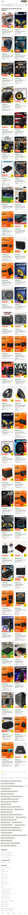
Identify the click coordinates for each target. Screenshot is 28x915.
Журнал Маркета (4, 906)
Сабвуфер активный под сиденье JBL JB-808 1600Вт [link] (7, 636)
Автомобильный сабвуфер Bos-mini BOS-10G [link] (20, 762)
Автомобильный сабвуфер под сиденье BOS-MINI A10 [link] (7, 207)
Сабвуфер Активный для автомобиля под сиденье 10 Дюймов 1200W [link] (20, 207)
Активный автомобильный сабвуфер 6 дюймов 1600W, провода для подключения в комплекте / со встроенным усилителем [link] (7, 510)
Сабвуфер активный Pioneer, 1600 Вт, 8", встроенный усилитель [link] (19, 662)
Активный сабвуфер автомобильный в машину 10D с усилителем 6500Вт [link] (20, 181)
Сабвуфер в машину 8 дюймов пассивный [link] (19, 686)
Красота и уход (4, 881)
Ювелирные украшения (6, 897)
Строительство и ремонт (6, 894)
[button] (26, 5)
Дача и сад (3, 885)
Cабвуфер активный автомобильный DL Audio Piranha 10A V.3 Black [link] (20, 356)
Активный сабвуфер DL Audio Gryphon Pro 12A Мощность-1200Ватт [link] (7, 610)
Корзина (19, 913)
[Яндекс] (10, 910)
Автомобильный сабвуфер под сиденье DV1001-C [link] (7, 662)
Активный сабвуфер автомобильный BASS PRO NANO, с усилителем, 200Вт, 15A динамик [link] (20, 156)
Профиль (25, 913)
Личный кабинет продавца (6, 852)
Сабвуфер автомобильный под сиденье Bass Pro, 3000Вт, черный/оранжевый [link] (7, 32)
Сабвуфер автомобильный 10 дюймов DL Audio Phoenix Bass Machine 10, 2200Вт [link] (20, 736)
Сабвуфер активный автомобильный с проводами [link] (6, 106)
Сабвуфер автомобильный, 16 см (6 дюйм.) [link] (20, 32)
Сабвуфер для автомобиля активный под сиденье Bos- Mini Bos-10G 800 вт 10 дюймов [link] (20, 381)
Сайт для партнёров (5, 857)
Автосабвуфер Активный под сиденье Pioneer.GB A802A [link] (20, 231)
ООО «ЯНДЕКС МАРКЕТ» (9, 908)
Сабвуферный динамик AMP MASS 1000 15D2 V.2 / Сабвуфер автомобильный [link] (7, 405)
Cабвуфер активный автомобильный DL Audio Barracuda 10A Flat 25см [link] (7, 282)
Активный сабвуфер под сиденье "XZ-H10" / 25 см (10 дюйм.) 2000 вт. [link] (20, 331)
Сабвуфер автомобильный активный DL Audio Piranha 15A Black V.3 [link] (20, 636)
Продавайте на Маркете (6, 853)
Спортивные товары (5, 890)
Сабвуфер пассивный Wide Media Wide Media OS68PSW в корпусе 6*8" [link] (7, 81)
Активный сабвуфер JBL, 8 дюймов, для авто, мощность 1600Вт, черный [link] (20, 81)
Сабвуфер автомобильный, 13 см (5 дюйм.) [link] (20, 106)
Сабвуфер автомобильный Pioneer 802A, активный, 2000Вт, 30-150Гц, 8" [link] (7, 132)
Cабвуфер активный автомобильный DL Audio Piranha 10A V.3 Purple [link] (7, 231)
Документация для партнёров (7, 855)
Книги (2, 887)
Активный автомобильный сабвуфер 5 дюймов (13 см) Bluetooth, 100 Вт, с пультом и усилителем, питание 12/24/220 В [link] (7, 535)
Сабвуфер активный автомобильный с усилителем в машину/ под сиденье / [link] (20, 712)
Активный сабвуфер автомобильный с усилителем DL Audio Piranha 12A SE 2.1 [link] (19, 485)
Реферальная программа (6, 862)
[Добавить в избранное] (12, 13)
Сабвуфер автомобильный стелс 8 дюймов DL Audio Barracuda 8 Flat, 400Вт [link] (20, 510)
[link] (11, 781)
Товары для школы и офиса (6, 889)
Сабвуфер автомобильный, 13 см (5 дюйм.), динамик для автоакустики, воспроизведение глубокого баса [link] (7, 459)
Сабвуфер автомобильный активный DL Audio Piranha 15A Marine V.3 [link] (7, 762)
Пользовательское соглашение (7, 900)
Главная (3, 913)
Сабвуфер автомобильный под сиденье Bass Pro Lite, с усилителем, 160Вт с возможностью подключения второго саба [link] (7, 56)
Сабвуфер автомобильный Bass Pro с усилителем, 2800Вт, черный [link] (20, 56)
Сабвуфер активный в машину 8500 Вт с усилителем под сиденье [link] (20, 132)
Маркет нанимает (4, 904)
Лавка (8, 913)
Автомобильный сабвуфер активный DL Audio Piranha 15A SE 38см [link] (7, 686)
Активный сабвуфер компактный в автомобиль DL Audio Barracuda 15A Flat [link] (20, 432)
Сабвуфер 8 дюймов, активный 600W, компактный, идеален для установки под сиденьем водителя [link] (20, 585)
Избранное (14, 913)
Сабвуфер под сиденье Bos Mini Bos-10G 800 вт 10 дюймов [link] (7, 331)
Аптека (2, 880)
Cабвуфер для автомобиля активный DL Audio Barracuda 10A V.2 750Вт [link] (7, 356)
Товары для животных (5, 892)
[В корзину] (12, 26)
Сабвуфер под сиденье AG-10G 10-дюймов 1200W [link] (7, 307)
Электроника (4, 874)
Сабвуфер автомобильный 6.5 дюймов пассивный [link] (7, 381)
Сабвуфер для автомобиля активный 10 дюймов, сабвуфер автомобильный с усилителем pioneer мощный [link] (7, 736)
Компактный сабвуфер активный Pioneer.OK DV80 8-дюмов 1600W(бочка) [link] (7, 585)
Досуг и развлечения (5, 867)
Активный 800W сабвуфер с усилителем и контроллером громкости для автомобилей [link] (20, 535)
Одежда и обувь (4, 876)
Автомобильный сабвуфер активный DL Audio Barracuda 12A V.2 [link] (7, 485)
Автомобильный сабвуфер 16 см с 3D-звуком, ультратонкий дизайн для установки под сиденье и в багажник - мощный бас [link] (20, 282)
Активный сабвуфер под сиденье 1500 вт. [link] (20, 560)
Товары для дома (4, 878)
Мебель (2, 869)
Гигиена (2, 873)
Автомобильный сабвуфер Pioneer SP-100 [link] (20, 610)
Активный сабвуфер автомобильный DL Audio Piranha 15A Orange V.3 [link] (7, 257)
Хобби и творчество (5, 883)
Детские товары (4, 896)
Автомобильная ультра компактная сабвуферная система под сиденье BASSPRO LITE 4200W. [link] (7, 712)
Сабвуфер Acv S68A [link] (6, 180)
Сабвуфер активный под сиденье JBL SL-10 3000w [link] (20, 257)
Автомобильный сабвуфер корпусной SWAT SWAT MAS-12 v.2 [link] (20, 406)
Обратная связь (4, 902)
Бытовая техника (4, 871)
